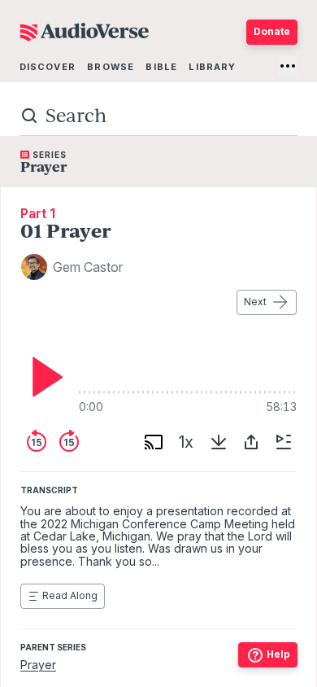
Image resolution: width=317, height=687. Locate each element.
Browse (110, 66)
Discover (48, 66)
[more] (287, 66)
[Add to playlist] (284, 442)
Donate (272, 31)
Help (278, 654)
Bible (161, 66)
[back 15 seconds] (36, 442)
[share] (251, 442)
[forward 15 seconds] (69, 442)
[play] (43, 377)
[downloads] (219, 442)
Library (212, 66)
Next (255, 301)
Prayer (38, 665)
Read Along (70, 595)
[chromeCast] (154, 442)
